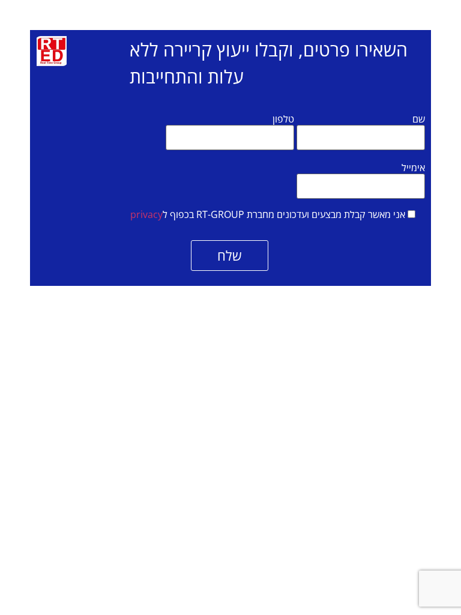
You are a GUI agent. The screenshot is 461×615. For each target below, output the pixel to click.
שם (418, 119)
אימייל (413, 167)
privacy (146, 214)
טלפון (283, 119)
